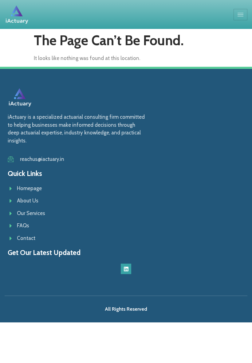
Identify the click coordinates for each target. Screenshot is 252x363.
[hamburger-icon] (240, 14)
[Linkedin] (126, 269)
